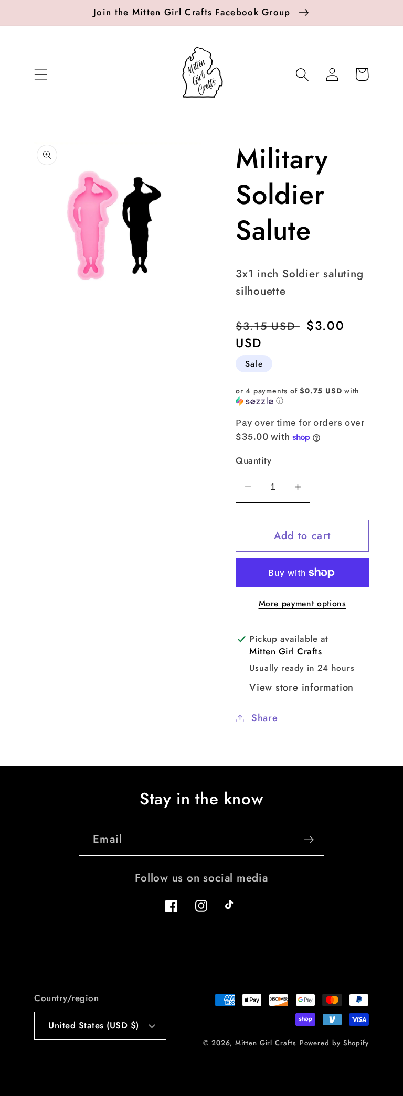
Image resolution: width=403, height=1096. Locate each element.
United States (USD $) (93, 1025)
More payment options (302, 603)
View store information (301, 687)
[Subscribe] (309, 840)
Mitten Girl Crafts (265, 1043)
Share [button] (264, 718)
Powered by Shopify (334, 1043)
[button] (41, 74)
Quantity (253, 461)
